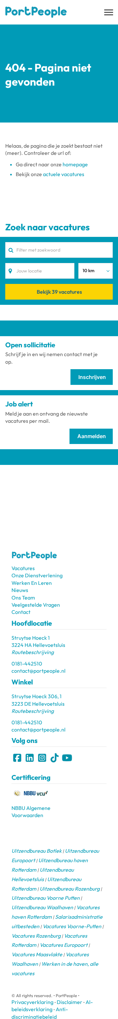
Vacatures (23, 568)
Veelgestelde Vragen (35, 604)
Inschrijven (92, 377)
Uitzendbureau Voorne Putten (45, 898)
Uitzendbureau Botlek (36, 850)
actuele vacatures (63, 174)
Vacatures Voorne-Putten (72, 926)
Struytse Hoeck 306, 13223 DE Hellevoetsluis (38, 703)
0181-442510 (26, 663)
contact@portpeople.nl (38, 670)
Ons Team (23, 597)
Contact (20, 612)
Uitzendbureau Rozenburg (70, 888)
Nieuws (19, 590)
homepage (75, 164)
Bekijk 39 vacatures (59, 291)
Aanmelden (91, 436)
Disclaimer (69, 1002)
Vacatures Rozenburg (36, 935)
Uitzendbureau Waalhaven (42, 907)
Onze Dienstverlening (37, 575)
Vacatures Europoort (64, 945)
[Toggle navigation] (109, 12)
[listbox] (95, 271)
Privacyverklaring (32, 1002)
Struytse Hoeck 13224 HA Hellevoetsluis (38, 645)
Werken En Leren (31, 583)
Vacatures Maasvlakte (36, 954)
